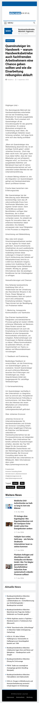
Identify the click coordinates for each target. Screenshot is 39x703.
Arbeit (15, 483)
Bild (22, 483)
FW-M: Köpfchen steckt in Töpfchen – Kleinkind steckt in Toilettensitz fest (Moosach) (20, 621)
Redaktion (11, 80)
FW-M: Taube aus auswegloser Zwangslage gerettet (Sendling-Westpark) (17, 668)
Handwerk (10, 487)
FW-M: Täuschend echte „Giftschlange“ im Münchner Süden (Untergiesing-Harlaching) (20, 630)
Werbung (29, 697)
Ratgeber (21, 487)
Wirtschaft (10, 41)
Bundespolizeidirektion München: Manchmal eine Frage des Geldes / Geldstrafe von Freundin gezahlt (19, 612)
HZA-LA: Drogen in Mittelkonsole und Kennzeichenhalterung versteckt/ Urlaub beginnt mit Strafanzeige (20, 683)
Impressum (10, 697)
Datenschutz (20, 697)
